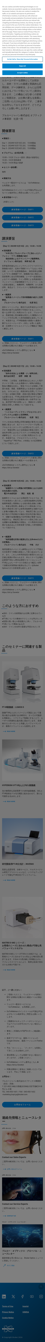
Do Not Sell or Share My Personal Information (22, 59)
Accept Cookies (22, 73)
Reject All (22, 66)
